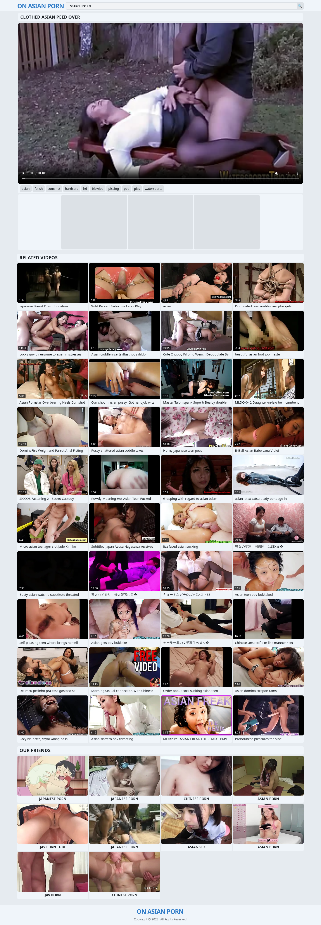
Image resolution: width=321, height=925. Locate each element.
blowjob (98, 188)
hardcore (71, 188)
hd (85, 188)
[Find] (300, 6)
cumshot (54, 188)
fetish (39, 188)
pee (126, 188)
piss (137, 188)
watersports (153, 188)
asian (26, 188)
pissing (113, 188)
